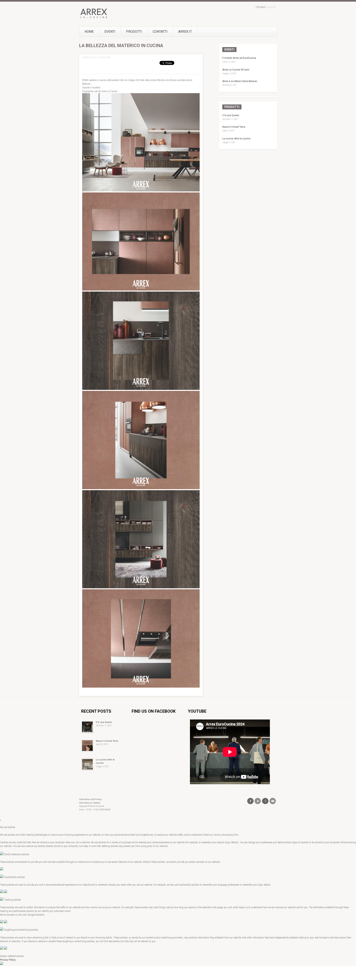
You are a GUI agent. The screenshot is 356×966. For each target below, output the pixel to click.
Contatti (160, 32)
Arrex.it (185, 32)
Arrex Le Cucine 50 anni (235, 69)
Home (89, 32)
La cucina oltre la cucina (236, 138)
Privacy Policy (8, 959)
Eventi (109, 32)
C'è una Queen (230, 115)
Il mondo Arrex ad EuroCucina (239, 58)
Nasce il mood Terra (233, 126)
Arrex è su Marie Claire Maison (239, 81)
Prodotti (134, 32)
